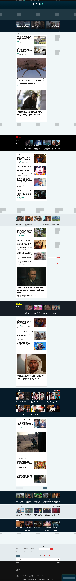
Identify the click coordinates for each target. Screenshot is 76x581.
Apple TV (17, 551)
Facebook (55, 8)
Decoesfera (50, 567)
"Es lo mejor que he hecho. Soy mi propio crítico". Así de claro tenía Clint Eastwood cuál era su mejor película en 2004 (24, 180)
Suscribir (58, 257)
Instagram (54, 8)
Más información (38, 580)
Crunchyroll (17, 140)
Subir (58, 562)
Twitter (59, 8)
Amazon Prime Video (26, 548)
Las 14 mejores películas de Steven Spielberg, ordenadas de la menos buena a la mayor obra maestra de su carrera (20, 223)
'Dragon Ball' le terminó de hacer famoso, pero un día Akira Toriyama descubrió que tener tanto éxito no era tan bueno (24, 168)
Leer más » (22, 42)
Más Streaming (58, 520)
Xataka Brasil (17, 576)
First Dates (17, 306)
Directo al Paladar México (37, 575)
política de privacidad (57, 259)
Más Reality (17, 311)
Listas (18, 85)
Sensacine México (31, 575)
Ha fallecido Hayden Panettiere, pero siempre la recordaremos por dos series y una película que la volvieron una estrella (47, 223)
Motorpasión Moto (44, 567)
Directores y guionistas (20, 183)
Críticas (17, 492)
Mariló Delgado (20, 175)
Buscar (58, 559)
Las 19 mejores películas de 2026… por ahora (30, 453)
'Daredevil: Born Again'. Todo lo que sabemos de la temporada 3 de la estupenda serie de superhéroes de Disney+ (56, 514)
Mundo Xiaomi (17, 570)
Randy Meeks (20, 339)
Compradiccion (50, 568)
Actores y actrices (19, 161)
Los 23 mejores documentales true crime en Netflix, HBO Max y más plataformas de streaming (38, 223)
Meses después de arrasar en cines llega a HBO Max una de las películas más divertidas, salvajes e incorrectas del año (37, 528)
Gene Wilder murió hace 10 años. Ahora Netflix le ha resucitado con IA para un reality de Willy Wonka (29, 312)
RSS (56, 263)
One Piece (17, 143)
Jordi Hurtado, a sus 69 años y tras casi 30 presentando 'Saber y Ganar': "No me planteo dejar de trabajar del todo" (56, 312)
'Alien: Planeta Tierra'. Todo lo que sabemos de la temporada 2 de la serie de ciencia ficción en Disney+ (29, 514)
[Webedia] (18, 562)
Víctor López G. (20, 120)
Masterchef (17, 309)
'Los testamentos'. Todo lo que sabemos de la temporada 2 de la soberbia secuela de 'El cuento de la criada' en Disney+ (47, 514)
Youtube (58, 8)
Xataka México (17, 575)
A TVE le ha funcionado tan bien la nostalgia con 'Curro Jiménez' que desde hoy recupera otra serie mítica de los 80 (47, 312)
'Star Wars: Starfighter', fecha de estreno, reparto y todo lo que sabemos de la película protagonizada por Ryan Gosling (20, 514)
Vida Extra (24, 567)
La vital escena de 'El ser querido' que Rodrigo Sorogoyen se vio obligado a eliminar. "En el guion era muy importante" (25, 333)
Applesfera (17, 568)
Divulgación (18, 53)
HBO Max (32, 551)
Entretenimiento (19, 427)
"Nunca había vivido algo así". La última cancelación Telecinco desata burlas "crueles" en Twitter (38, 312)
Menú (18, 5)
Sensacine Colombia (31, 576)
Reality (20, 303)
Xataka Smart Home (18, 569)
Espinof (38, 4)
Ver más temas (18, 555)
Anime (20, 137)
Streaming (18, 520)
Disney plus (32, 548)
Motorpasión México (44, 575)
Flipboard (56, 8)
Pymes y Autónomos (57, 567)
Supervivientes (18, 307)
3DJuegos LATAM (24, 575)
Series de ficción (18, 548)
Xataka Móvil (17, 567)
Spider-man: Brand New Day (26, 553)
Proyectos (18, 41)
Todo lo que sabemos (20, 506)
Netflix (18, 246)
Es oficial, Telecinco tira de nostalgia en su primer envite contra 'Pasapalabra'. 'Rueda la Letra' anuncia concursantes (24, 344)
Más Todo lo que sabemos (56, 506)
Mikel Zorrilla (20, 264)
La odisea (25, 551)
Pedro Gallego (21, 458)
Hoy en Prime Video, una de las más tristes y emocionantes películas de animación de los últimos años (19, 528)
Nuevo (58, 5)
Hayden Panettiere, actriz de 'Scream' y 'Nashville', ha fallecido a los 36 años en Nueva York (38, 27)
